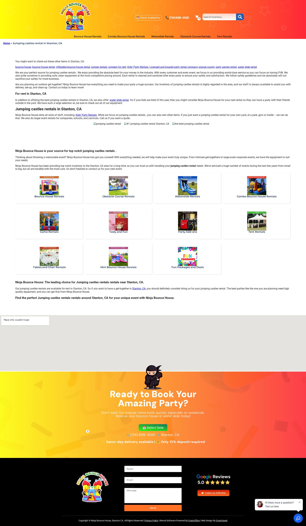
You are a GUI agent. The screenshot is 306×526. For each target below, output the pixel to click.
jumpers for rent (117, 67)
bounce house (23, 67)
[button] (153, 427)
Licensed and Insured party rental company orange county (182, 67)
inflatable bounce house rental (73, 67)
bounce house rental (43, 67)
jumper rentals (99, 67)
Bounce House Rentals (87, 36)
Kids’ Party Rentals (137, 67)
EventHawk (221, 520)
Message (129, 486)
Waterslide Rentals (162, 36)
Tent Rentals (224, 36)
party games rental (226, 67)
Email (127, 475)
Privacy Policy (151, 520)
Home (6, 43)
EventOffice (194, 520)
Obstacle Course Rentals (195, 36)
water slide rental (247, 67)
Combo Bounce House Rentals (126, 36)
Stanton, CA (139, 288)
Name (127, 464)
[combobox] (219, 17)
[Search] (240, 17)
